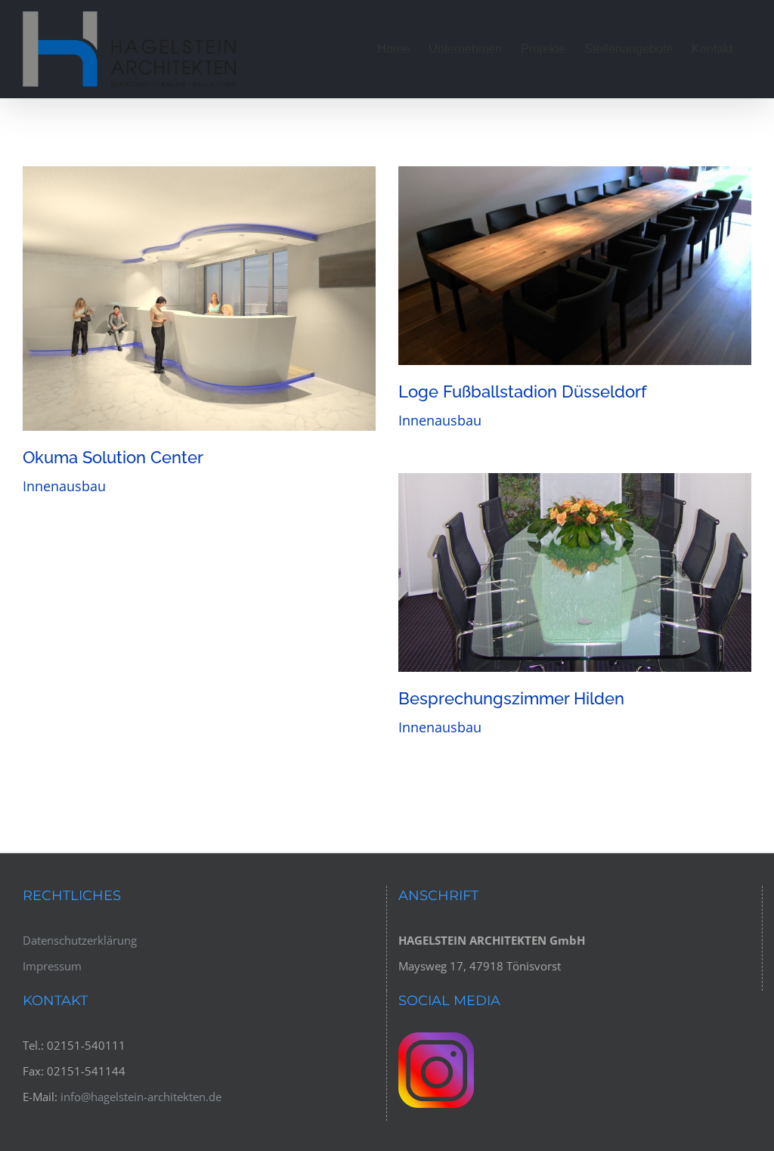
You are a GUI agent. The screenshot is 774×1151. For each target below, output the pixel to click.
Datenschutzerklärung (80, 940)
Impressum (52, 965)
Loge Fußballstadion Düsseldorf (574, 265)
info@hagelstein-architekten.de (140, 1096)
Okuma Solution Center (199, 298)
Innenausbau (64, 486)
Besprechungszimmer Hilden (574, 572)
